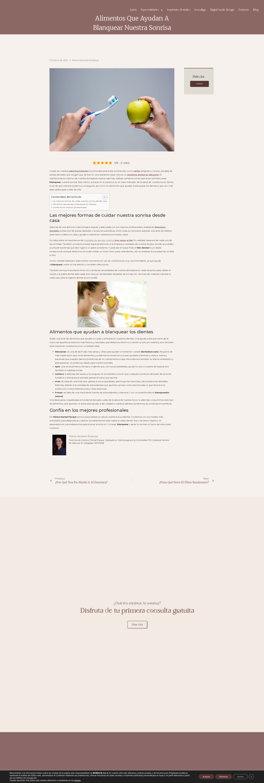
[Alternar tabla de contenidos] (104, 197)
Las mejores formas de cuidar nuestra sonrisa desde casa (79, 201)
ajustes (77, 780)
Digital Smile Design (222, 10)
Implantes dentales (178, 10)
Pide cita (137, 624)
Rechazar (223, 776)
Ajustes (240, 776)
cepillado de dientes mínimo (108, 240)
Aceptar (206, 776)
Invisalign (200, 10)
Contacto (244, 10)
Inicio (133, 10)
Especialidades (150, 10)
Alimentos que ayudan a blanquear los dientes (74, 204)
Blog (255, 10)
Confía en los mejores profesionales (70, 207)
